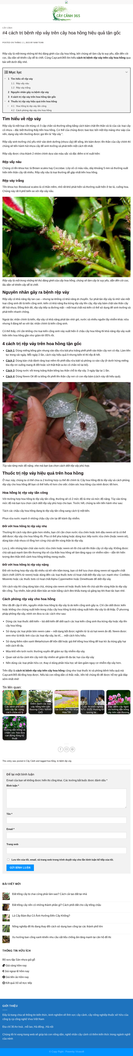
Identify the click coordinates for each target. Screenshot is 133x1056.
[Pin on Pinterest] (72, 749)
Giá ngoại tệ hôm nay (17, 971)
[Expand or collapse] (127, 72)
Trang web (12, 844)
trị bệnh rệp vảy (64, 761)
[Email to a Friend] (66, 749)
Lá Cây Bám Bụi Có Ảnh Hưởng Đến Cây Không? (41, 915)
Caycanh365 (59, 57)
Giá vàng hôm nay (16, 965)
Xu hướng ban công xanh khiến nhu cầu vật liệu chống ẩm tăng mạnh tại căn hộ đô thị (61, 937)
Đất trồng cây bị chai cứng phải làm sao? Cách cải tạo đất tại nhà (49, 893)
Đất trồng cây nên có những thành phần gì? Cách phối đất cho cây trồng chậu (56, 904)
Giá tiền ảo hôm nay (17, 977)
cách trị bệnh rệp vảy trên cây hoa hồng (101, 57)
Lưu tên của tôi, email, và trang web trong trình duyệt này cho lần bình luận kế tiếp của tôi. (63, 859)
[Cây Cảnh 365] (66, 13)
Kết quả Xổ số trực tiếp (19, 982)
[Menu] (4, 13)
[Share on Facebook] (60, 749)
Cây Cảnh (7, 28)
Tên (9, 814)
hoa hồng (51, 761)
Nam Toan (38, 42)
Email (10, 829)
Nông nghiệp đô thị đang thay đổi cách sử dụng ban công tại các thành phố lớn (57, 926)
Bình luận (12, 785)
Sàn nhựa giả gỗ (25, 959)
